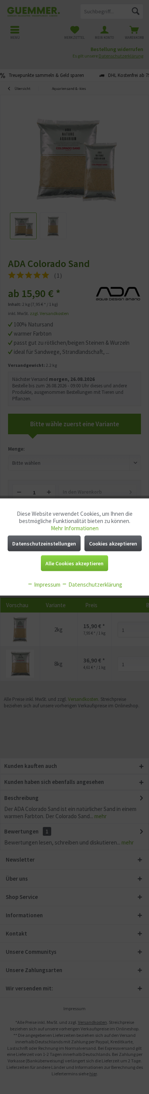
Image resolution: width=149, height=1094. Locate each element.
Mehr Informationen (75, 528)
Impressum (46, 584)
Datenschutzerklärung (94, 584)
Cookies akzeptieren (113, 543)
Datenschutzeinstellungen (44, 543)
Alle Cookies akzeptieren (74, 563)
